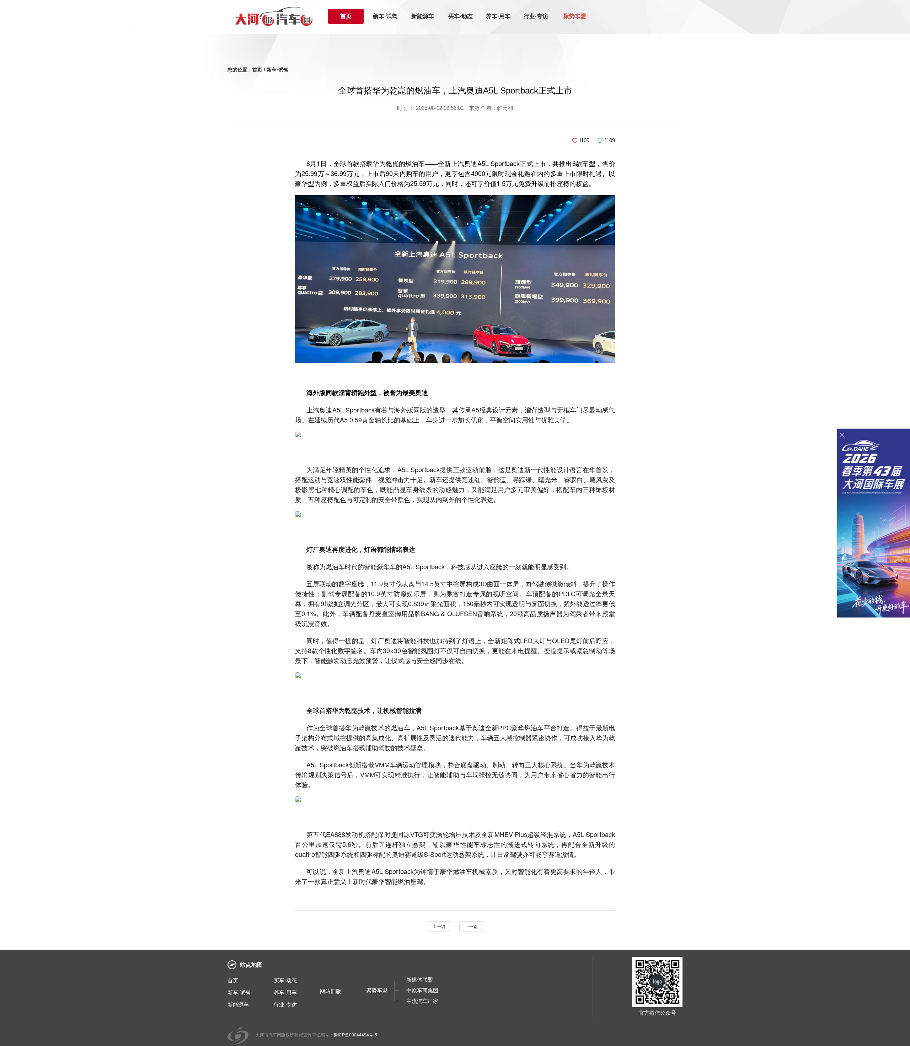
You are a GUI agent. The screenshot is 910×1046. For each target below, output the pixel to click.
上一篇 (439, 926)
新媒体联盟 (419, 980)
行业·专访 (536, 16)
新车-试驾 (239, 992)
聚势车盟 (574, 16)
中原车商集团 (422, 990)
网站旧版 (330, 991)
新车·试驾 (385, 16)
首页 (346, 16)
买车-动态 (285, 980)
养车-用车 (285, 992)
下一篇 (471, 926)
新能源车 (422, 16)
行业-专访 (285, 1005)
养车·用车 (498, 16)
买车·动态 (460, 16)
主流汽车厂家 (422, 1001)
